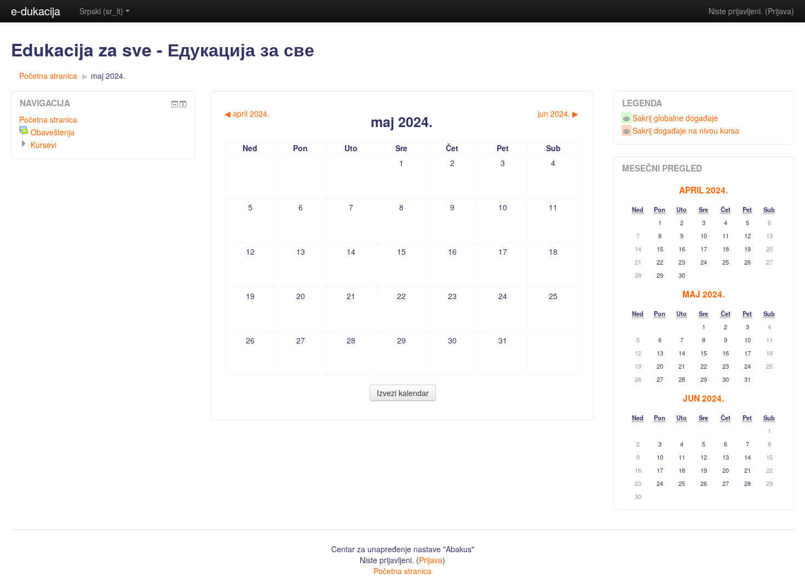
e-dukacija (35, 11)
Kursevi (43, 144)
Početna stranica (48, 75)
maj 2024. (108, 75)
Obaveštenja (52, 132)
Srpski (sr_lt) (101, 10)
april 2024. (703, 190)
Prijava (779, 10)
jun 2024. (703, 398)
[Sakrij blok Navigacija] (174, 104)
